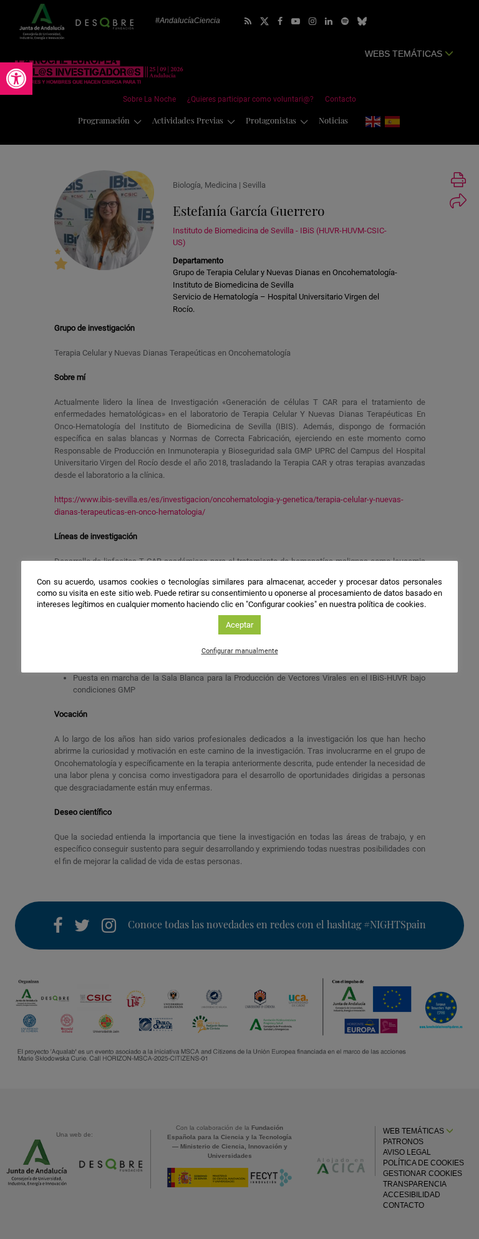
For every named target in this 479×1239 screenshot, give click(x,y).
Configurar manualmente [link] (239, 651)
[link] (16, 78)
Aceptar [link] (239, 624)
